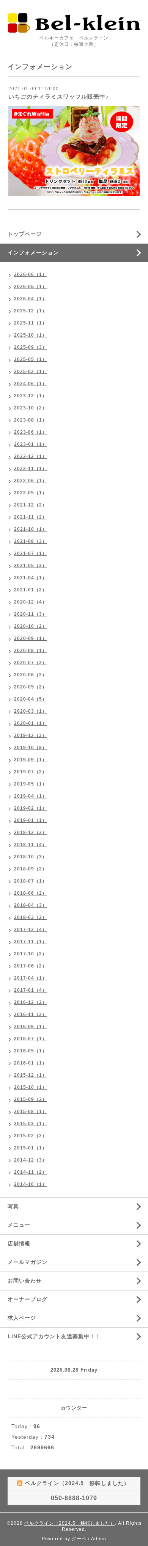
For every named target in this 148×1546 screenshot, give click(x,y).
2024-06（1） (30, 383)
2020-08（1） (30, 650)
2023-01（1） (30, 444)
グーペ (79, 1538)
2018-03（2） (30, 917)
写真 (13, 1206)
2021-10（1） (30, 529)
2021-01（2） (30, 590)
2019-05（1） (30, 784)
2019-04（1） (30, 796)
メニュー (19, 1225)
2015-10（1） (30, 1087)
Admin (98, 1538)
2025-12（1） (30, 311)
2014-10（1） (30, 1184)
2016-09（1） (30, 1026)
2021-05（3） (30, 565)
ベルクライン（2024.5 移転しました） (69, 1523)
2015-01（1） (30, 1148)
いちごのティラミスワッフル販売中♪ (58, 96)
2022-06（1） (30, 480)
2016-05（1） (30, 1051)
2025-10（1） (30, 335)
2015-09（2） (30, 1099)
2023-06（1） (30, 432)
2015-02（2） (30, 1135)
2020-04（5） (30, 699)
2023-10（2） (30, 408)
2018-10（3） (30, 856)
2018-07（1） (30, 881)
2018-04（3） (30, 905)
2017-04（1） (30, 978)
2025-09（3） (30, 347)
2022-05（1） (30, 492)
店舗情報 (19, 1243)
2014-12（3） (30, 1160)
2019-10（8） (30, 747)
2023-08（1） (30, 420)
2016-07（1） (30, 1038)
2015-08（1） (30, 1111)
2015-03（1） (30, 1123)
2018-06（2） (30, 893)
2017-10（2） (30, 953)
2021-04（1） (30, 577)
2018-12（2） (30, 832)
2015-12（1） (30, 1075)
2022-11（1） (30, 468)
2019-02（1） (30, 808)
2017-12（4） (30, 929)
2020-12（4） (30, 602)
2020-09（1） (30, 638)
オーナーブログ (27, 1299)
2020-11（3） (30, 614)
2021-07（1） (30, 553)
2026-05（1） (30, 286)
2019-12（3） (30, 735)
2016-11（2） (30, 1014)
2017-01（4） (30, 990)
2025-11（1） (30, 323)
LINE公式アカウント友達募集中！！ (54, 1336)
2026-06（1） (30, 274)
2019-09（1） (30, 759)
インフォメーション (33, 252)
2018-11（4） (30, 844)
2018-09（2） (30, 869)
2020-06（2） (30, 674)
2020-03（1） (30, 711)
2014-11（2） (30, 1172)
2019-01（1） (30, 820)
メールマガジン (27, 1262)
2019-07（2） (30, 772)
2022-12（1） (30, 456)
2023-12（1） (30, 395)
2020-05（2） (30, 687)
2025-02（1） (30, 371)
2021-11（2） (30, 517)
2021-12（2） (30, 505)
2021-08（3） (30, 541)
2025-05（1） (30, 359)
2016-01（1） (30, 1063)
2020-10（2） (30, 626)
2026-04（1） (30, 298)
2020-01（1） (30, 723)
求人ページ (22, 1318)
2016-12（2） (30, 1002)
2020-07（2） (30, 662)
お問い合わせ (25, 1281)
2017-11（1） (30, 941)
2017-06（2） (30, 966)
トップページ (25, 234)
